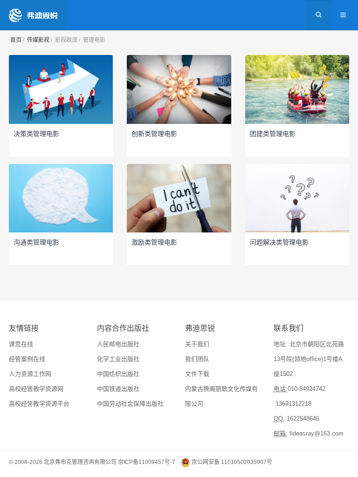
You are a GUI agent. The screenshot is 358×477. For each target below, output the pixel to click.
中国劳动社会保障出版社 (130, 403)
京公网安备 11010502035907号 (232, 462)
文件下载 (197, 373)
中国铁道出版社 (118, 388)
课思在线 (21, 344)
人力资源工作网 (30, 373)
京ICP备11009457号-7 (146, 462)
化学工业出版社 (118, 358)
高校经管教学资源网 (36, 388)
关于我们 (197, 344)
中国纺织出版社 (118, 373)
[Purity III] (33, 15)
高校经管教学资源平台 (39, 403)
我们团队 (197, 358)
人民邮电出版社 (118, 344)
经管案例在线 (27, 358)
